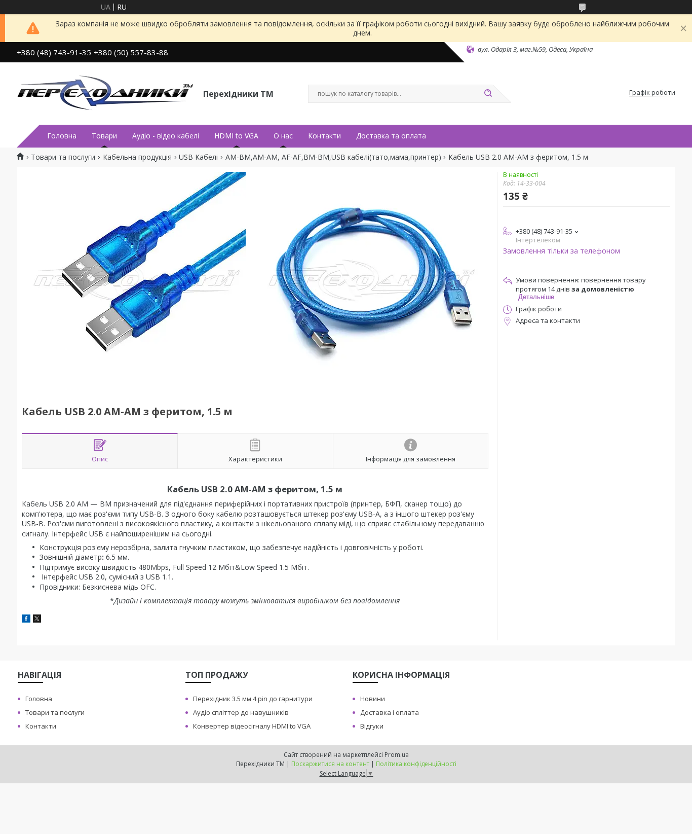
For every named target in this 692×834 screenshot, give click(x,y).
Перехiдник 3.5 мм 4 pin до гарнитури (253, 698)
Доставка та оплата (391, 135)
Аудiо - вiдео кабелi (165, 135)
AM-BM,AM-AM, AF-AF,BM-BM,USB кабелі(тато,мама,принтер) (333, 157)
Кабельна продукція (137, 157)
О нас (283, 135)
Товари (104, 135)
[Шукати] (488, 94)
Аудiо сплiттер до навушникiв (241, 712)
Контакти (324, 135)
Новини (372, 698)
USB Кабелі (198, 157)
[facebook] (26, 620)
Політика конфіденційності (416, 763)
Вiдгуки (371, 726)
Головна (61, 135)
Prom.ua (397, 754)
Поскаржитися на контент (330, 763)
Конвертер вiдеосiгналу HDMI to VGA (252, 726)
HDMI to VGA (236, 135)
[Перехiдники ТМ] (105, 92)
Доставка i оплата (389, 712)
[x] (37, 620)
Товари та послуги (63, 157)
